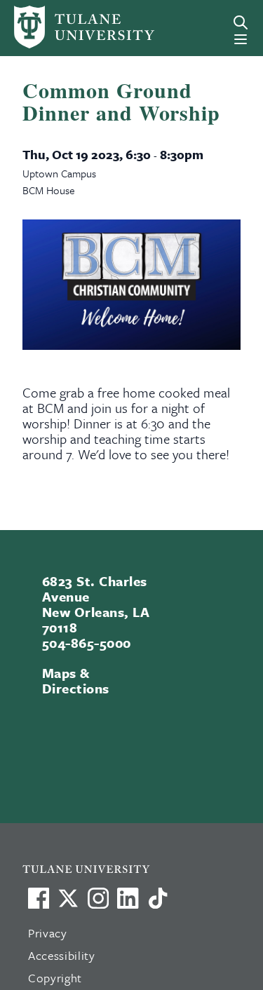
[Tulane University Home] (138, 868)
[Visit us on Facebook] (38, 898)
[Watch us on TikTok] (157, 898)
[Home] (61, 27)
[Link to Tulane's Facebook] (98, 898)
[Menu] (240, 39)
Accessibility (61, 955)
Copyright (55, 977)
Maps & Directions (75, 680)
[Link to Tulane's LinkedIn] (127, 898)
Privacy (47, 933)
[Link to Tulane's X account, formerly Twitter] (68, 898)
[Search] (240, 22)
